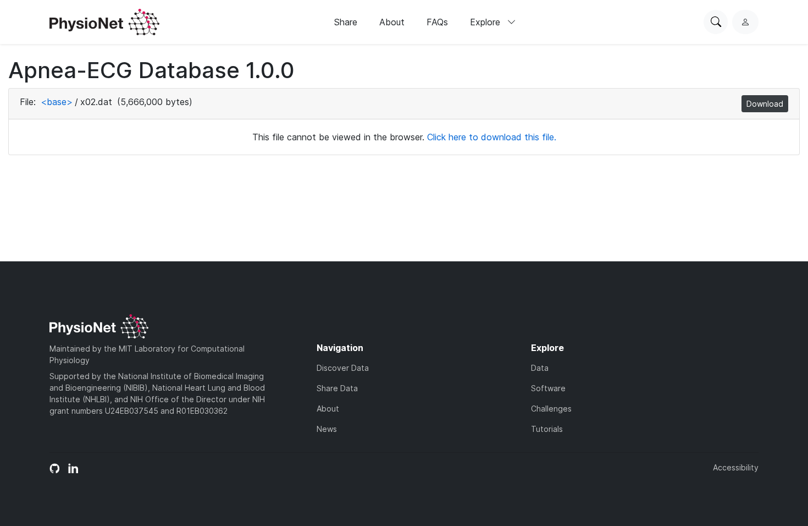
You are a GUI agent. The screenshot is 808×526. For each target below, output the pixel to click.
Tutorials (547, 429)
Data (540, 367)
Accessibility (736, 467)
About (392, 22)
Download (764, 103)
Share (345, 22)
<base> (57, 101)
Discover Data (343, 367)
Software (548, 388)
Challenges (551, 408)
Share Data (337, 388)
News (327, 429)
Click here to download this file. (491, 137)
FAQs (437, 22)
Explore (486, 22)
